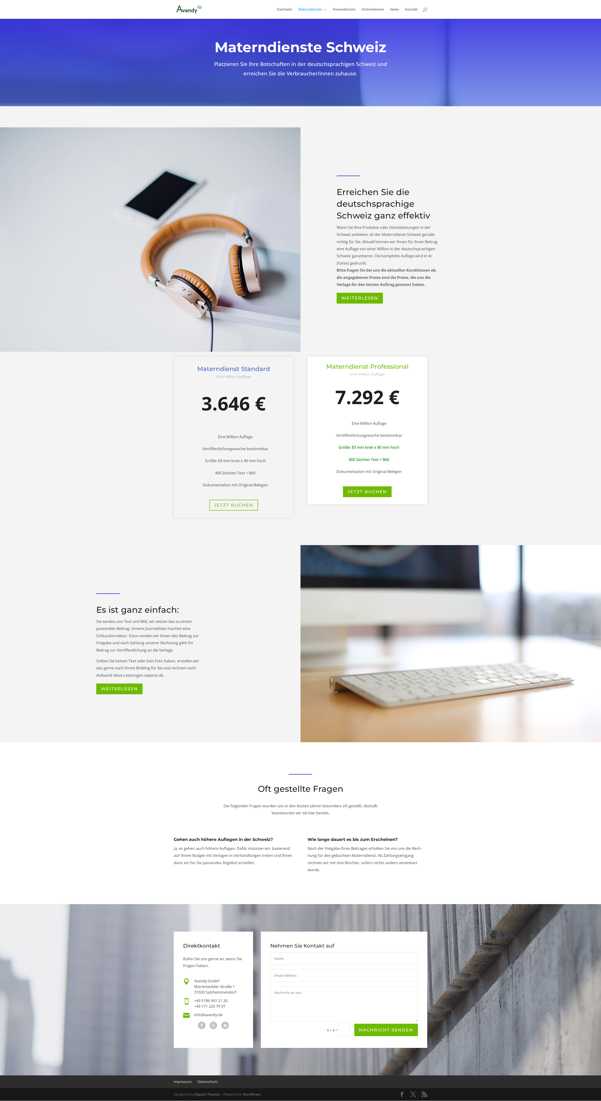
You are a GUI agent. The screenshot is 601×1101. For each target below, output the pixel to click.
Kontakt (411, 10)
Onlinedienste (373, 10)
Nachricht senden (386, 1030)
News (394, 10)
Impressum (183, 1081)
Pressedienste (344, 10)
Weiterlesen (359, 298)
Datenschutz (208, 1081)
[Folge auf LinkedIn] (225, 1025)
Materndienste (310, 10)
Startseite (284, 10)
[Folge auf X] (213, 1025)
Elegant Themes (207, 1094)
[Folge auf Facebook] (201, 1025)
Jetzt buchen (233, 505)
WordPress (252, 1094)
